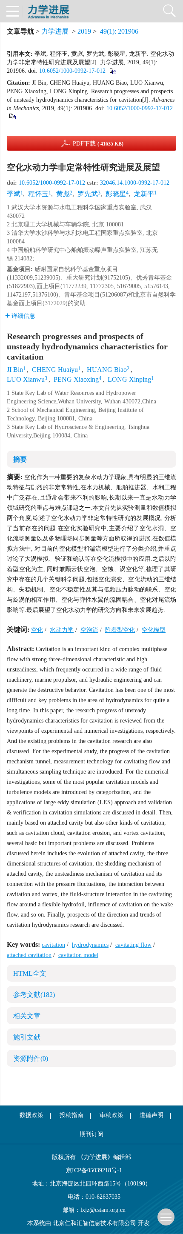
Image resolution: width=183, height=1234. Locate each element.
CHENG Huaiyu (55, 369)
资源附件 (30, 1058)
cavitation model (78, 955)
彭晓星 (116, 193)
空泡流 (89, 630)
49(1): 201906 (119, 31)
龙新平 (144, 193)
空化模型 (154, 630)
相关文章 (26, 1016)
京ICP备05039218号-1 (91, 1170)
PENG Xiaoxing (76, 379)
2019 (84, 31)
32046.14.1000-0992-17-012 (134, 183)
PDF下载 (98, 143)
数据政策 (31, 1115)
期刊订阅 (91, 1134)
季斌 (13, 193)
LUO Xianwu (26, 379)
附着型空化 (120, 630)
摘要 (20, 459)
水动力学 (62, 630)
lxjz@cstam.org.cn (103, 1210)
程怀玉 (38, 193)
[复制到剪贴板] (112, 71)
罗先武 (87, 193)
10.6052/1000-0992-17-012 (72, 71)
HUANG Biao (107, 369)
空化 (37, 630)
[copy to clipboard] (12, 116)
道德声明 (151, 1115)
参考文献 (34, 994)
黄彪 (63, 193)
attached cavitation (29, 955)
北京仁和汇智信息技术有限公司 (94, 1223)
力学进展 (55, 31)
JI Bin (15, 369)
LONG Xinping (129, 379)
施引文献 (26, 1037)
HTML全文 (29, 973)
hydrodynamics (90, 945)
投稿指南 (71, 1115)
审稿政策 (111, 1115)
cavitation (53, 945)
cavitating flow (133, 945)
